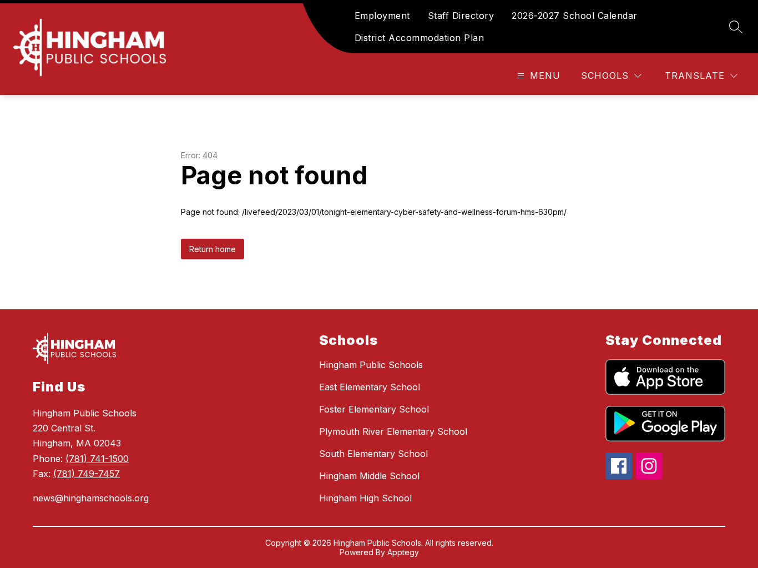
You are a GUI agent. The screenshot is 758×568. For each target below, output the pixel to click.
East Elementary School (369, 387)
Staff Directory (461, 15)
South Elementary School (373, 453)
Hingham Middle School (369, 475)
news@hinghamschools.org (91, 498)
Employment (382, 15)
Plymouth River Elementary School (393, 431)
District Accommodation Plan (419, 37)
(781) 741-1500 (97, 458)
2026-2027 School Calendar (575, 15)
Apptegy (403, 552)
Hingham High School (365, 498)
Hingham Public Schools (371, 364)
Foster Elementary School (374, 409)
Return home (212, 249)
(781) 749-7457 (86, 473)
